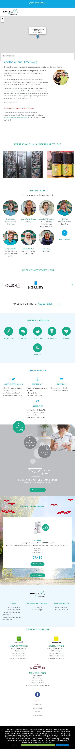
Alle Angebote (37, 575)
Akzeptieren (38, 745)
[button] (37, 37)
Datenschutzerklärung (45, 742)
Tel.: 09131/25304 (37, 680)
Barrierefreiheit (37, 708)
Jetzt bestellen (37, 564)
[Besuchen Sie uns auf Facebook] (37, 694)
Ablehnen (14, 745)
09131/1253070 (40, 2)
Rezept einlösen (42, 4)
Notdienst (32, 4)
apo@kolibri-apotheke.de (56, 658)
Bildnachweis (37, 715)
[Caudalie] (13, 285)
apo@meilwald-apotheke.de (19, 658)
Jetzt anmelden (37, 490)
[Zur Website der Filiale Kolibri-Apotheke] (56, 640)
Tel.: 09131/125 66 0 (18, 653)
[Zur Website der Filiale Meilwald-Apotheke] (18, 640)
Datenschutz (37, 704)
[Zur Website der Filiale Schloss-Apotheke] (37, 667)
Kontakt (37, 712)
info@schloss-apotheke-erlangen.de (37, 685)
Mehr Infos (62, 745)
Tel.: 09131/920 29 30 (56, 653)
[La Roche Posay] (36, 285)
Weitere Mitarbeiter (65, 239)
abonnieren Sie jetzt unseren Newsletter (16, 117)
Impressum (37, 701)
